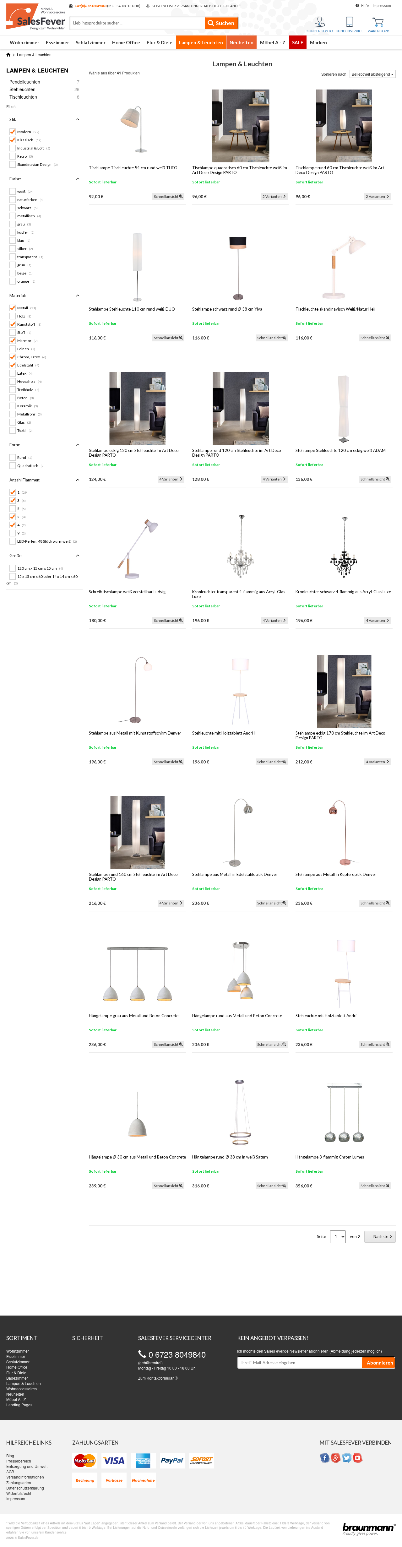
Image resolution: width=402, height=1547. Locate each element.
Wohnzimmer (24, 42)
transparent (30, 256)
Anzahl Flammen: (24, 479)
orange (26, 281)
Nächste (381, 1236)
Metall (26, 308)
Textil (25, 430)
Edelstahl (28, 365)
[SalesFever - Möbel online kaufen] (34, 15)
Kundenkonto (320, 31)
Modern (28, 131)
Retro (25, 156)
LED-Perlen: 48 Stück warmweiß (47, 541)
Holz (24, 316)
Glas (24, 422)
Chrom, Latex (31, 357)
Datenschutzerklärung (25, 1487)
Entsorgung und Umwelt (26, 1466)
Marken (318, 42)
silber (25, 248)
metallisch (29, 216)
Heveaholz (29, 381)
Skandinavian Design (37, 164)
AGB (10, 1471)
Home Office (126, 42)
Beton (25, 397)
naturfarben (30, 199)
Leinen (26, 348)
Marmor (27, 340)
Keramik (27, 406)
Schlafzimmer (91, 42)
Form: (14, 444)
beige (25, 273)
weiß (25, 191)
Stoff (24, 332)
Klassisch (29, 140)
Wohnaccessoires (21, 1388)
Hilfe (365, 5)
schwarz (27, 207)
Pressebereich (18, 1460)
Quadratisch (31, 465)
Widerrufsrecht (18, 1493)
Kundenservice (349, 31)
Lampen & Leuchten (201, 42)
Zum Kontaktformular (156, 1378)
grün (24, 265)
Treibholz (28, 389)
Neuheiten (241, 42)
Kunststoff (29, 324)
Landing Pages (19, 1404)
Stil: (12, 119)
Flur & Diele (159, 42)
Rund (24, 457)
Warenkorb (378, 31)
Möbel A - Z (272, 42)
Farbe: (15, 178)
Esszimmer (57, 42)
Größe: (15, 555)
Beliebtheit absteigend (371, 74)
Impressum (382, 5)
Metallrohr (29, 414)
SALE (297, 42)
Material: (17, 295)
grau (24, 224)
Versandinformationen (25, 1476)
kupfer (26, 232)
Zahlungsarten (18, 1482)
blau (23, 240)
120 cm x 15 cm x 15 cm (40, 568)
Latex (25, 373)
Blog (10, 1455)
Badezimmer (17, 1378)
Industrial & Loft (33, 148)
